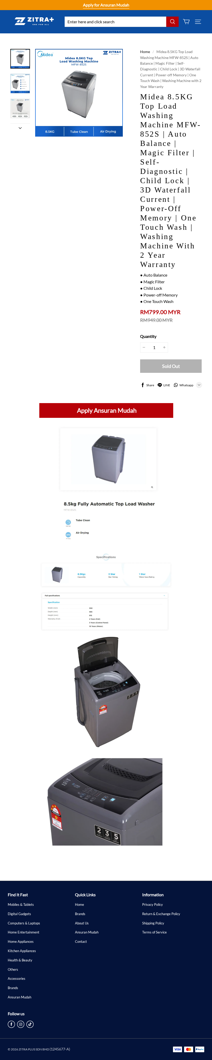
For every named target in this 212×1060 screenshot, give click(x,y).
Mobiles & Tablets (21, 904)
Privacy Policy (152, 904)
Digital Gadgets (19, 914)
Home (145, 51)
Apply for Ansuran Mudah (106, 4)
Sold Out (171, 366)
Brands (13, 988)
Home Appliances (21, 941)
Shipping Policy (153, 923)
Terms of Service (154, 932)
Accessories (16, 978)
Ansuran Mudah (19, 997)
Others (13, 969)
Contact (81, 941)
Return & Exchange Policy (161, 914)
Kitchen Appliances (22, 951)
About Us (82, 923)
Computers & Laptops (24, 923)
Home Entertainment (23, 932)
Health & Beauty (20, 960)
